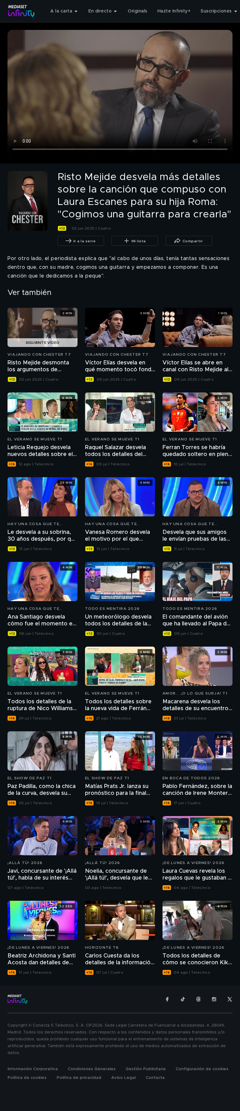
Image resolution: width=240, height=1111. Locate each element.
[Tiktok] (183, 999)
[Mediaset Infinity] (21, 11)
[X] (229, 999)
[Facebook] (167, 999)
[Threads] (198, 999)
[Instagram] (214, 999)
